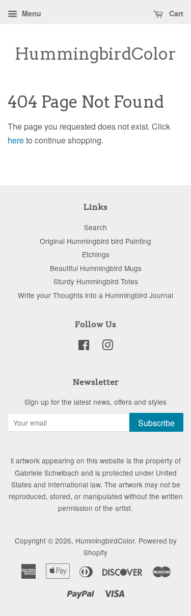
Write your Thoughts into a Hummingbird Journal (95, 295)
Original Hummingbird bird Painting (95, 241)
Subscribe (156, 423)
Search (95, 227)
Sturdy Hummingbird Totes (95, 281)
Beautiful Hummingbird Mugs (96, 268)
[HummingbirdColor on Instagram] (107, 346)
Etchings (96, 254)
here (16, 140)
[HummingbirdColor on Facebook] (84, 346)
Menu (30, 13)
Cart (175, 13)
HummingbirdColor (95, 54)
